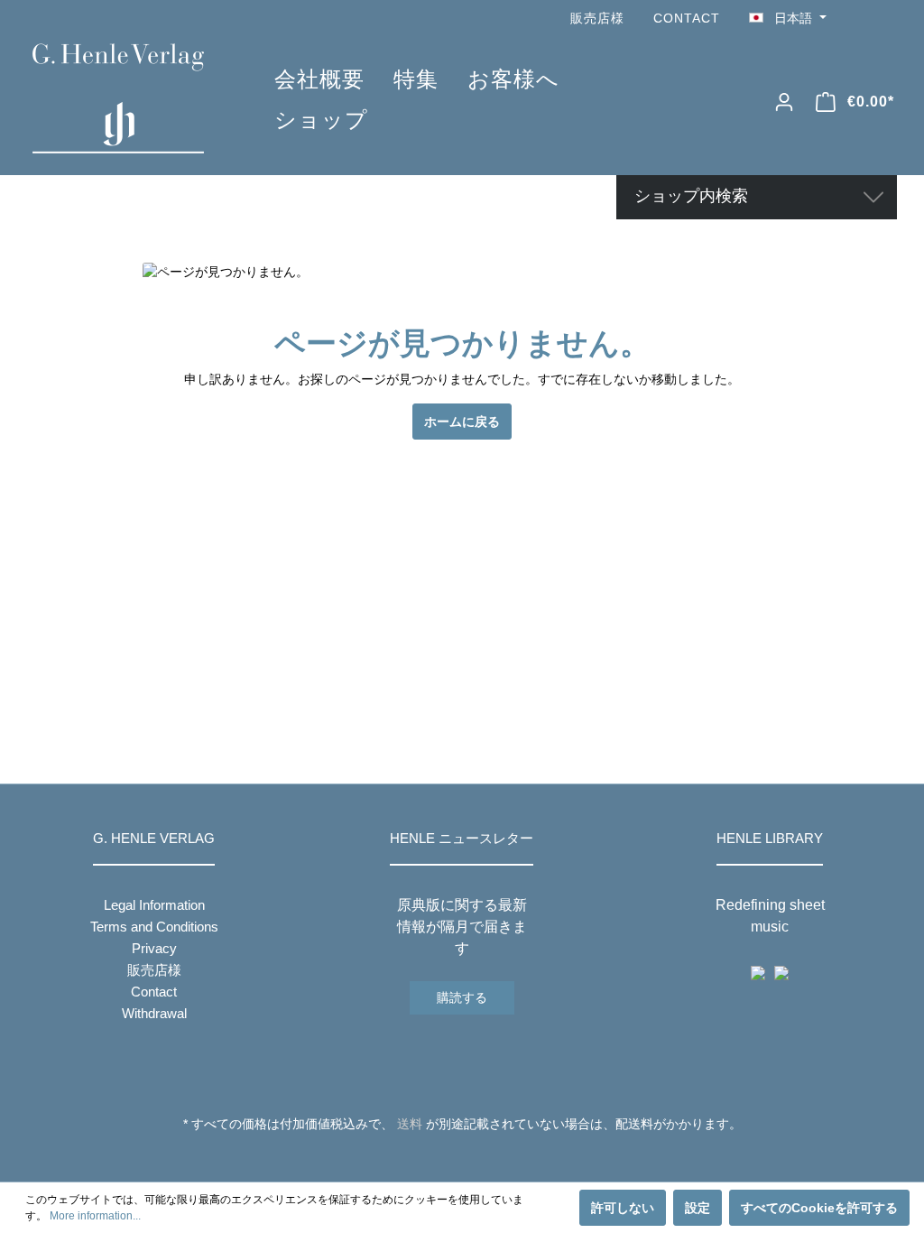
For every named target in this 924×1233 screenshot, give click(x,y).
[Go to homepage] (126, 98)
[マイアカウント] (784, 102)
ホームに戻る (462, 421)
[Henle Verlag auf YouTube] (860, 18)
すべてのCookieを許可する (819, 1208)
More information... (95, 1216)
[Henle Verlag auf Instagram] (886, 18)
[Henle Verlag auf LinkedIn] (476, 1157)
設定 (697, 1208)
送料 (409, 1124)
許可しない (622, 1208)
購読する (462, 997)
